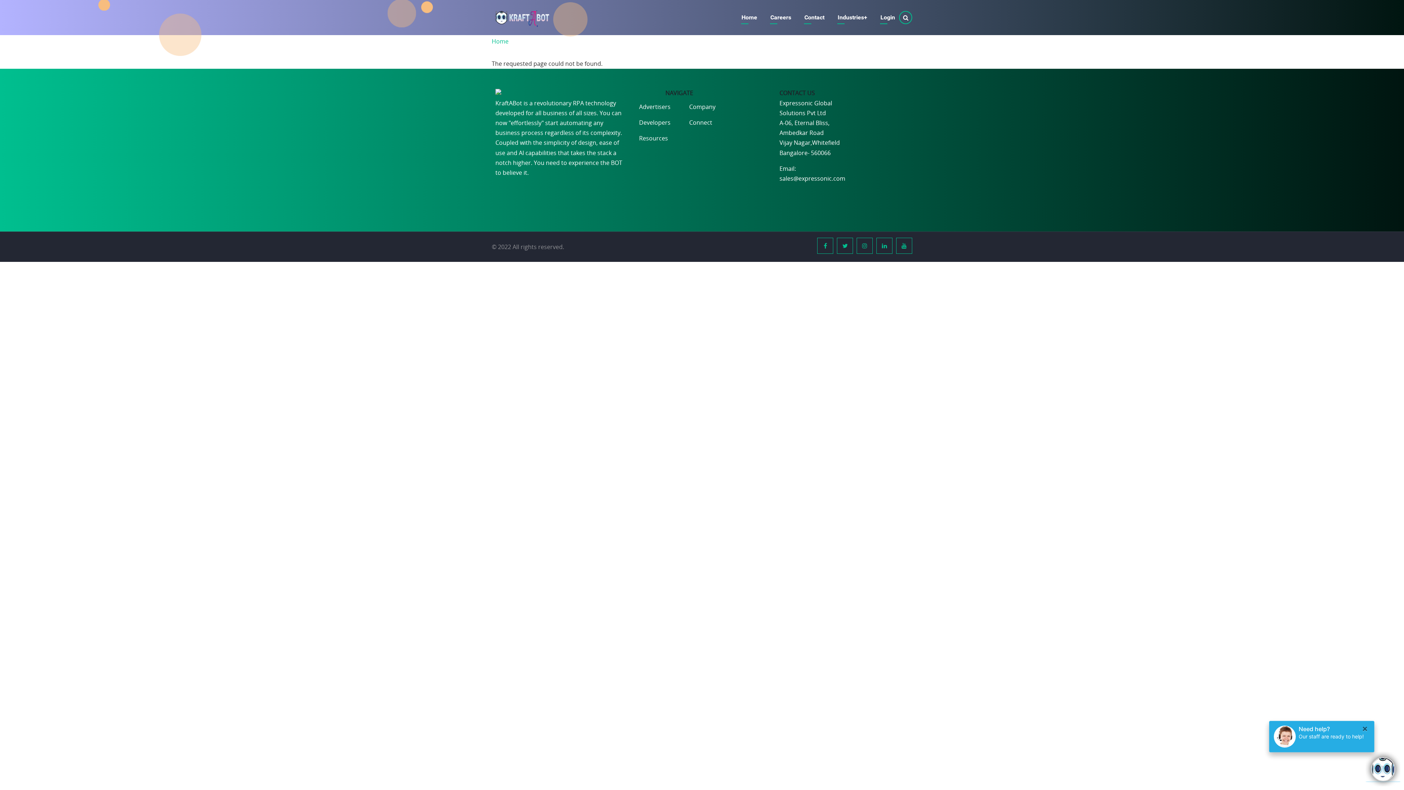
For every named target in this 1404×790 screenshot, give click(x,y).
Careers (780, 17)
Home (749, 17)
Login (887, 17)
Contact (814, 17)
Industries (852, 17)
